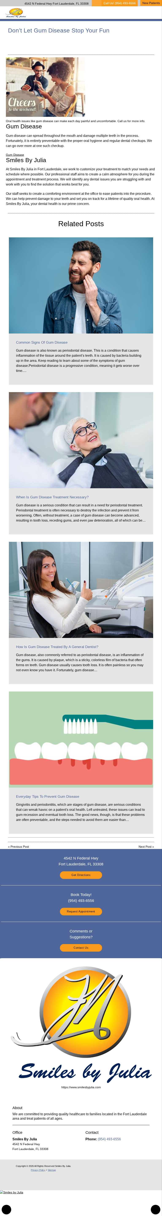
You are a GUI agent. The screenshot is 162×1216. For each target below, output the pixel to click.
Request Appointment (81, 911)
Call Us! (120, 3)
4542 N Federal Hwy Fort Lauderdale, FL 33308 (56, 3)
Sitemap (52, 1170)
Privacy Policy (38, 1170)
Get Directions (81, 875)
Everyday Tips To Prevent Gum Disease (47, 797)
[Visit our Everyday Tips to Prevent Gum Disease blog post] (81, 739)
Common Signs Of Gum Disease (42, 342)
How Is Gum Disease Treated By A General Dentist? (57, 647)
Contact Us (81, 947)
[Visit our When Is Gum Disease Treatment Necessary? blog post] (81, 440)
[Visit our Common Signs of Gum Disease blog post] (81, 285)
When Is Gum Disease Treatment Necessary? (52, 497)
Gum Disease (15, 154)
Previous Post (20, 846)
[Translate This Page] (155, 1209)
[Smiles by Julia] (11, 1192)
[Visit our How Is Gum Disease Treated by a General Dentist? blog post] (81, 590)
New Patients (151, 3)
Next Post (145, 846)
